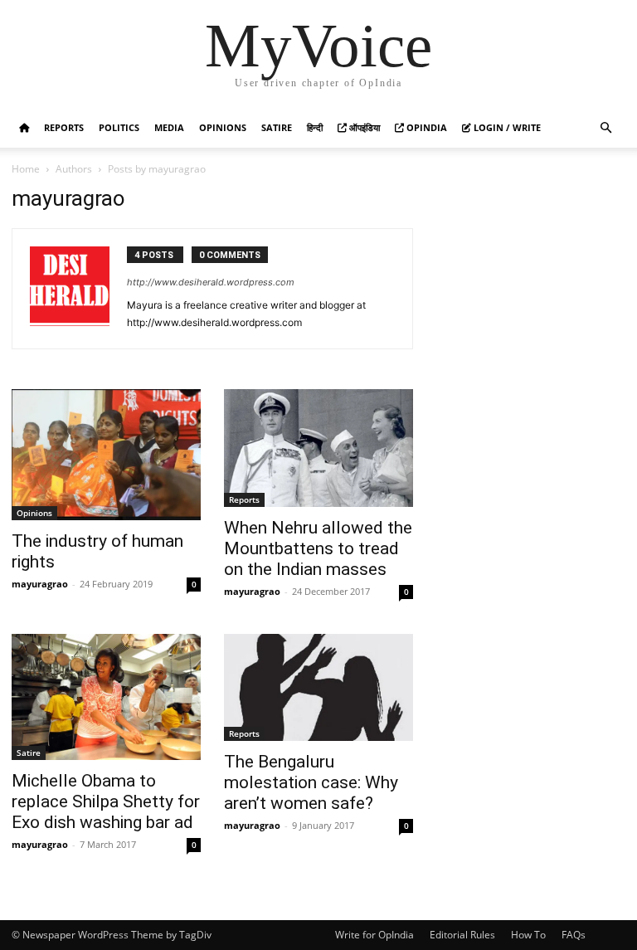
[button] (605, 128)
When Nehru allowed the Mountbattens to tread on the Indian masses (318, 548)
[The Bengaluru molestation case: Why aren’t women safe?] (318, 687)
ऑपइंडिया (363, 127)
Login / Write (506, 127)
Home (26, 169)
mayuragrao (40, 583)
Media (169, 127)
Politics (119, 127)
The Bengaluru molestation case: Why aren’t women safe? (311, 782)
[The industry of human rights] (106, 454)
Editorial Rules (462, 935)
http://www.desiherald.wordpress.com (210, 282)
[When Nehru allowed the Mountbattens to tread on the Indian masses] (318, 448)
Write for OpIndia (374, 935)
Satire (276, 127)
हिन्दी (315, 127)
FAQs (574, 935)
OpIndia (425, 127)
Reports (64, 127)
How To (528, 935)
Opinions (222, 127)
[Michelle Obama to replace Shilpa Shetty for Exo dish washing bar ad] (106, 697)
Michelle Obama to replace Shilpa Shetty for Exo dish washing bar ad (106, 801)
